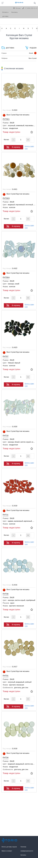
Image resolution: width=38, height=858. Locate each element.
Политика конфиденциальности (27, 849)
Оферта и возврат (7, 851)
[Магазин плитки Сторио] (10, 840)
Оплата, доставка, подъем (9, 847)
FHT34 (6, 758)
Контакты (14, 12)
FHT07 (6, 356)
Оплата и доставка (5, 14)
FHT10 (6, 436)
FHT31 (6, 676)
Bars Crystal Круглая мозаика (18, 115)
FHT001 (6, 119)
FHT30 (6, 594)
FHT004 (6, 277)
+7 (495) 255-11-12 (30, 8)
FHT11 (5, 515)
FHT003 (6, 198)
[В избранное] (32, 132)
